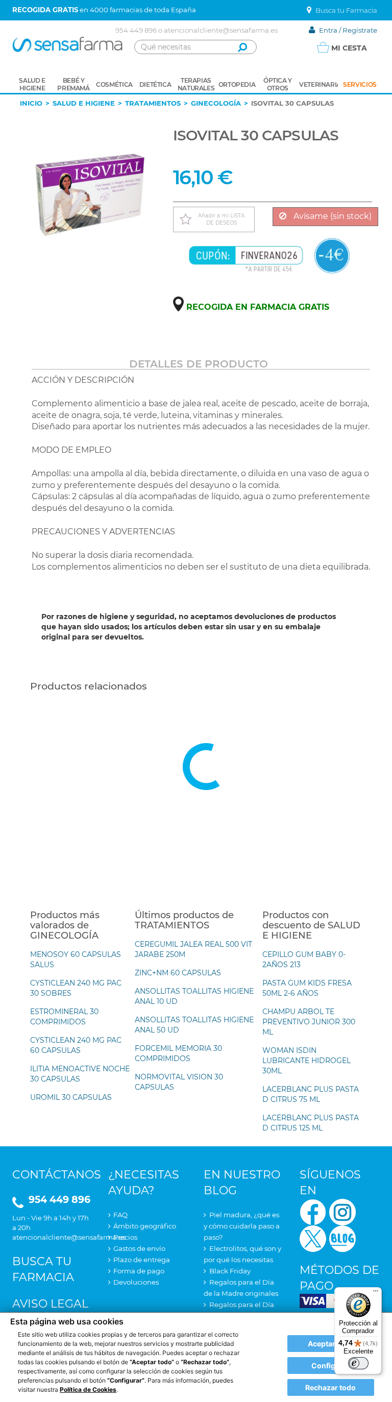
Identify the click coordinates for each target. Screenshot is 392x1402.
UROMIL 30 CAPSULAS (71, 1097)
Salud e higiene (84, 103)
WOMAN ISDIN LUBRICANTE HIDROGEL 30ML (306, 1060)
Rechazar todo (330, 1387)
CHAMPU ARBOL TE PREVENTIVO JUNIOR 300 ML (308, 1022)
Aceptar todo (330, 1343)
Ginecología (216, 103)
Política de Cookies (88, 1389)
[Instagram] (342, 1211)
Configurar (330, 1365)
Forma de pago (138, 1271)
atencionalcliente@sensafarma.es (221, 30)
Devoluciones (136, 1282)
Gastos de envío (139, 1248)
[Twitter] (313, 1237)
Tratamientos (153, 103)
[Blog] (342, 1237)
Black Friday (230, 1271)
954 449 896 (136, 30)
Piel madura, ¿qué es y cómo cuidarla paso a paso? (242, 1226)
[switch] (358, 1363)
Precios (125, 1237)
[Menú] (376, 1293)
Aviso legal (50, 1304)
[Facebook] (313, 1211)
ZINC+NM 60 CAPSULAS (178, 972)
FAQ (120, 1215)
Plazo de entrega (141, 1260)
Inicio (31, 103)
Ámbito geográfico (144, 1226)
